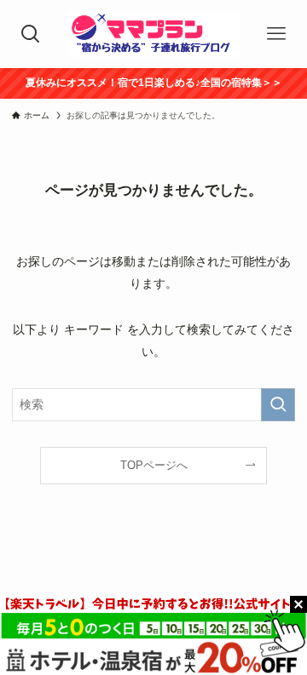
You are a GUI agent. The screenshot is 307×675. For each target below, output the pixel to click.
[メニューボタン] (276, 34)
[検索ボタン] (30, 34)
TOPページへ (154, 465)
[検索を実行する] (278, 404)
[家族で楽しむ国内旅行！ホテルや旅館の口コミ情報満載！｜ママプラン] (153, 34)
